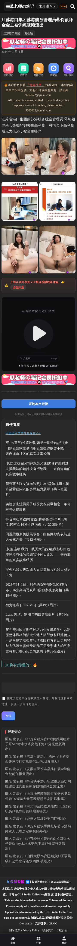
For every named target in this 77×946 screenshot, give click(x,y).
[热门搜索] (68, 70)
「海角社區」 (35, 85)
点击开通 (18, 287)
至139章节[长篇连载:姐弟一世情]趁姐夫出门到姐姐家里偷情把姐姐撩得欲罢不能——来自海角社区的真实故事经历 (38, 448)
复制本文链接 (38, 404)
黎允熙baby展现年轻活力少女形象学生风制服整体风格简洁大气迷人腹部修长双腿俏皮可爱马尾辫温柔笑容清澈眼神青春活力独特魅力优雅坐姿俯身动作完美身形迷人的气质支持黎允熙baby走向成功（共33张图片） (38, 640)
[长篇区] (23, 70)
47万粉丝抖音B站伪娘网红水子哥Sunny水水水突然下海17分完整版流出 (37, 744)
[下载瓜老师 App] (63, 7)
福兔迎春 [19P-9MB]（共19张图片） (33, 605)
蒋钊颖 (29, 33)
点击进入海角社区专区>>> (23, 433)
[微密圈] (53, 70)
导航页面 (61, 930)
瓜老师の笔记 (22, 6)
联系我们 (47, 930)
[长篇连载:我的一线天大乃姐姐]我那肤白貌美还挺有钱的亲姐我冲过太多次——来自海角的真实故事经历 (38, 554)
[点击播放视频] (38, 334)
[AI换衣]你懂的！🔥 (20, 665)
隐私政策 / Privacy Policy (24, 930)
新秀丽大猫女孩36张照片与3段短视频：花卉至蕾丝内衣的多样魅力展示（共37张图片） (37, 489)
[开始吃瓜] (38, 70)
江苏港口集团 (11, 33)
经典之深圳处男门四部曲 (45, 818)
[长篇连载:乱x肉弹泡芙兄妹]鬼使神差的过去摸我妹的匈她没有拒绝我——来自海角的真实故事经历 (38, 468)
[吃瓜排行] (8, 70)
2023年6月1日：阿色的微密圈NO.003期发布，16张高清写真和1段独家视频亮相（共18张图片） (37, 590)
